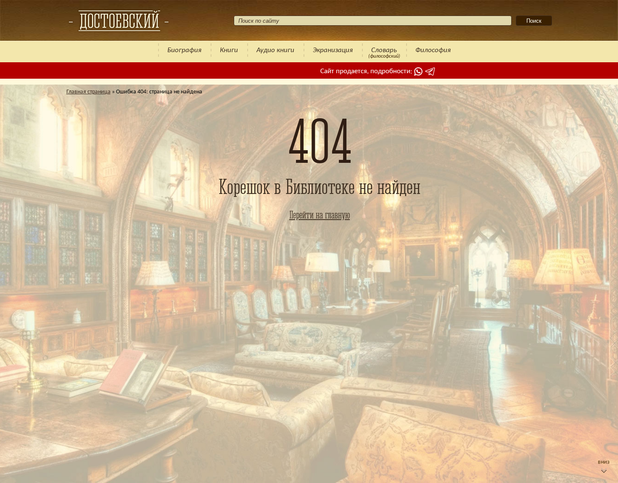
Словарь (384, 50)
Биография (184, 50)
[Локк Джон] (118, 20)
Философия (433, 50)
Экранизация (333, 50)
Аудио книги (275, 50)
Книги (229, 50)
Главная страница (88, 92)
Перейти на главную (319, 214)
